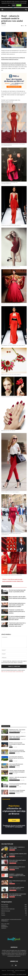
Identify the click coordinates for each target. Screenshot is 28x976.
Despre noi (4, 970)
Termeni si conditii (10, 970)
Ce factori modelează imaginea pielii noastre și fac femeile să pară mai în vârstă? (17, 618)
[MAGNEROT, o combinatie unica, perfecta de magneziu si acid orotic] (4, 875)
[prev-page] (2, 630)
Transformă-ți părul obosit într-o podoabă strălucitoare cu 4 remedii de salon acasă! (17, 624)
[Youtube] (15, 965)
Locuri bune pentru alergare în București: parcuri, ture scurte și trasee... (16, 758)
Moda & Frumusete (8, 12)
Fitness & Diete (12, 849)
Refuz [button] (9, 5)
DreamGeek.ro (4, 926)
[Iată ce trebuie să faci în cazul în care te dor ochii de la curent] (4, 882)
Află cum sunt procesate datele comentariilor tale (12, 671)
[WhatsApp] (12, 28)
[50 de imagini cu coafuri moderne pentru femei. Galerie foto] (4, 889)
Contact (14, 972)
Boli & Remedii (12, 753)
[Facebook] (2, 28)
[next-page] (4, 630)
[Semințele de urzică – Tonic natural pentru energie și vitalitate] (4, 731)
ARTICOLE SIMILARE (6, 586)
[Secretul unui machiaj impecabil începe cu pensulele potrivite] (4, 591)
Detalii (14, 5)
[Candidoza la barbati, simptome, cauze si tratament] (4, 855)
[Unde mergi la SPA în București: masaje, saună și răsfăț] (4, 765)
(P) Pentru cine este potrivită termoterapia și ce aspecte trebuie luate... (17, 744)
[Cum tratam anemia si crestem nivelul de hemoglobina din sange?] (4, 895)
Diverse (11, 747)
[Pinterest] (9, 28)
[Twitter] (5, 28)
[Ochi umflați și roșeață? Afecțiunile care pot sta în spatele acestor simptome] (4, 792)
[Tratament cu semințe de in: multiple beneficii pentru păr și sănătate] (4, 611)
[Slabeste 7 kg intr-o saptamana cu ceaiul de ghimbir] (4, 848)
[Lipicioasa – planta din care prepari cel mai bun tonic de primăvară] (4, 779)
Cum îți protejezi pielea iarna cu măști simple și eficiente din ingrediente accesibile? (17, 605)
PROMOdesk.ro (4, 921)
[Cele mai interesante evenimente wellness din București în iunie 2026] (4, 752)
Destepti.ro (3, 925)
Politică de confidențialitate (20, 970)
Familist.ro (3, 928)
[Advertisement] (11, 696)
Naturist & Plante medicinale (14, 732)
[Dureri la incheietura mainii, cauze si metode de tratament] (4, 868)
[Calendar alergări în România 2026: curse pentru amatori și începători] (4, 772)
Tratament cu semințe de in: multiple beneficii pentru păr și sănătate (17, 611)
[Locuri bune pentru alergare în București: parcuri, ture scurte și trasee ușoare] (4, 758)
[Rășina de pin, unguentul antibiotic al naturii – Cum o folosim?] (4, 738)
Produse (11, 877)
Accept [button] (18, 5)
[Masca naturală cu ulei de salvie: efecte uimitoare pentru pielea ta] (4, 598)
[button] (2, 9)
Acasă (2, 12)
